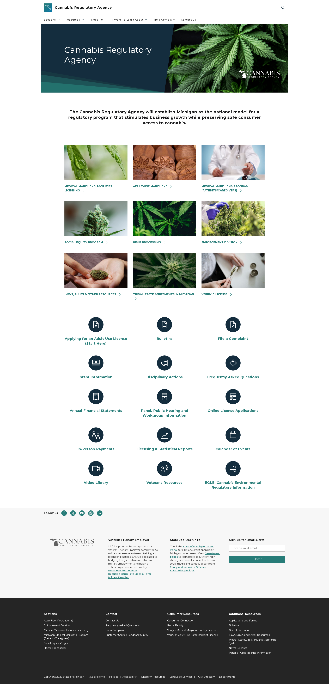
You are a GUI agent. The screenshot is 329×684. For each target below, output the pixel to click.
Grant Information (239, 630)
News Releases (238, 648)
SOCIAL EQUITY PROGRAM (84, 242)
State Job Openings (182, 570)
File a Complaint (164, 19)
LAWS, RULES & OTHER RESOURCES (90, 294)
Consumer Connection (180, 620)
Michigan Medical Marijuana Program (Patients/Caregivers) (66, 636)
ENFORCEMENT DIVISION (220, 242)
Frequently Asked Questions (122, 625)
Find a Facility (175, 625)
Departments (227, 676)
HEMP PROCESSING (147, 242)
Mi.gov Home (96, 676)
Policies (113, 676)
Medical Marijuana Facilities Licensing (66, 630)
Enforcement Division (57, 625)
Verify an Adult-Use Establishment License (192, 635)
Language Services (180, 676)
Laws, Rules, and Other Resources (249, 635)
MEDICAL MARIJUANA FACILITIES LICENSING (88, 188)
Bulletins (234, 625)
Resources (72, 19)
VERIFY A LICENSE (215, 294)
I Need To (96, 19)
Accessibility (130, 676)
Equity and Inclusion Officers (188, 567)
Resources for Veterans (122, 570)
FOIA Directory (206, 676)
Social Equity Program (57, 643)
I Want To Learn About (127, 19)
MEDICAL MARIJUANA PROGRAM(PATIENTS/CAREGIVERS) (225, 188)
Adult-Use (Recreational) (58, 620)
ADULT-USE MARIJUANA (150, 186)
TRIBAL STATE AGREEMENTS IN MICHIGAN (163, 294)
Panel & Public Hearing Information (250, 652)
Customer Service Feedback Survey (127, 635)
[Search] (283, 7)
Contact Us (188, 19)
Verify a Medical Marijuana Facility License (192, 630)
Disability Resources (153, 676)
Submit (257, 559)
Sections (50, 19)
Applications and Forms (243, 620)
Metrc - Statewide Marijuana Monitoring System (253, 641)
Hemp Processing (55, 648)
